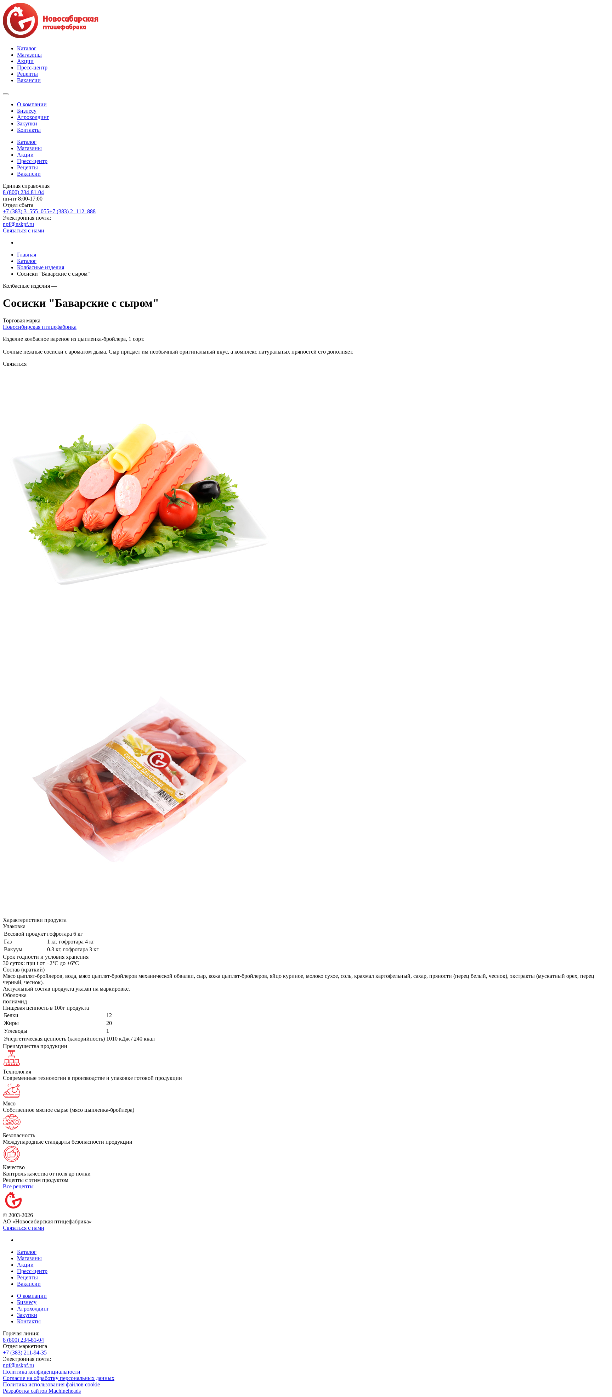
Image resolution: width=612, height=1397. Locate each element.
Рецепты (27, 74)
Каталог (26, 48)
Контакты (29, 130)
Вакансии (29, 80)
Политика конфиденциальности (41, 1372)
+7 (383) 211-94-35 (25, 1353)
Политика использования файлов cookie (51, 1384)
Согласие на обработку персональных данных (58, 1378)
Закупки (27, 123)
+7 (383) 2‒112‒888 (72, 211)
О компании (32, 104)
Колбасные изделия (40, 267)
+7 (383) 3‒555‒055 (26, 211)
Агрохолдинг (33, 117)
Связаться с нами (23, 230)
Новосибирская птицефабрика (39, 327)
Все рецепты (18, 1186)
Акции (25, 61)
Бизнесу (26, 111)
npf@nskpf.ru (18, 224)
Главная (26, 255)
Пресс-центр (32, 67)
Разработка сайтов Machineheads (42, 1391)
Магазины (29, 55)
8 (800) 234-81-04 (23, 192)
